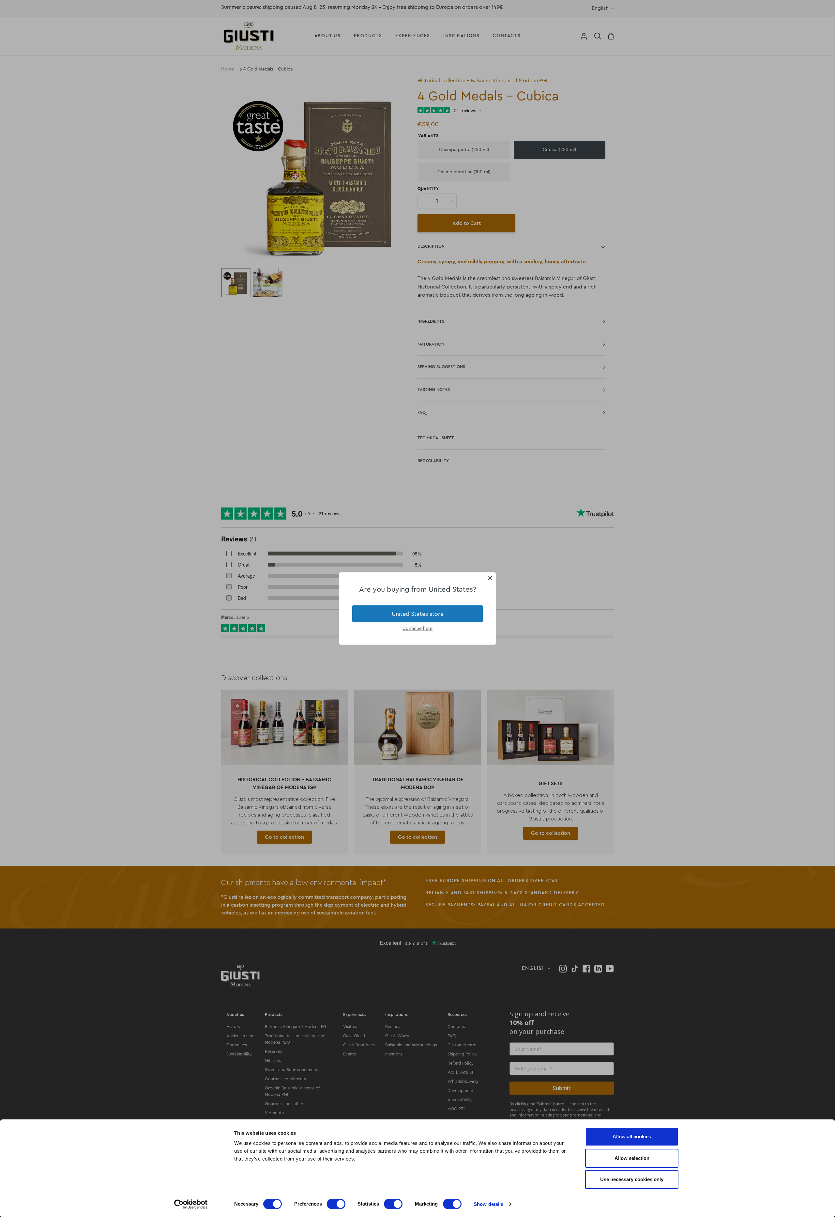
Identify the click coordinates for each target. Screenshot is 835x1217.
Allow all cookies (632, 1136)
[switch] (336, 1204)
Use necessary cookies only (631, 1179)
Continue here (417, 628)
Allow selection (632, 1158)
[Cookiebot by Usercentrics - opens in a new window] (191, 1204)
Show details (488, 1204)
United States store (418, 613)
